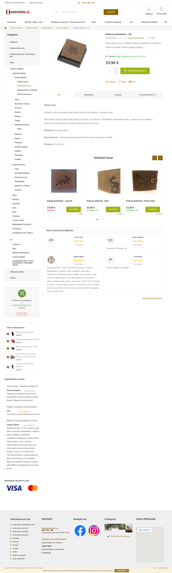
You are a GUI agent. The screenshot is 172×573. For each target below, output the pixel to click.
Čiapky (17, 120)
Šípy (14, 248)
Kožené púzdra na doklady (27, 90)
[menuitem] (13, 22)
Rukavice (18, 134)
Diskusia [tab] (118, 95)
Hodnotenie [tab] (88, 95)
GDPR (15, 552)
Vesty (17, 169)
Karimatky (16, 203)
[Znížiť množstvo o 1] (115, 72)
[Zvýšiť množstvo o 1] (115, 69)
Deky (14, 208)
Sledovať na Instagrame (120, 536)
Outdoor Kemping (16, 69)
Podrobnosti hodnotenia (136, 38)
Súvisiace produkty (146, 95)
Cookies (15, 548)
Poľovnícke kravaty (24, 94)
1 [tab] (97, 219)
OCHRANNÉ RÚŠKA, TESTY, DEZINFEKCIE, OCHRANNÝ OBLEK (23, 263)
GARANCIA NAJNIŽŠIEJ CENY (14, 3)
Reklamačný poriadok (20, 531)
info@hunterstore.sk (50, 528)
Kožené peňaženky (24, 86)
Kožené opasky (22, 82)
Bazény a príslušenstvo (21, 253)
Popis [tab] (59, 95)
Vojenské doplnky (19, 73)
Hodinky (18, 159)
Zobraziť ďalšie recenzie (152, 298)
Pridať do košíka (137, 71)
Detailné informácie (136, 47)
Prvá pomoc (16, 229)
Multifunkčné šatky (22, 125)
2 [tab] (99, 219)
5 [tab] (105, 219)
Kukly (17, 99)
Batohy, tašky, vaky (17, 48)
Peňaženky (19, 155)
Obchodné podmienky (21, 535)
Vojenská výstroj (18, 165)
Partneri (15, 545)
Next (160, 158)
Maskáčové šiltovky (22, 104)
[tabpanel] (64, 189)
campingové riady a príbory (22, 233)
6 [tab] (107, 219)
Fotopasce (16, 244)
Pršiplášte (18, 143)
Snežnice (18, 190)
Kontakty (16, 538)
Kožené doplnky (21, 77)
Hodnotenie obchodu (36, 3)
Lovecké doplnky (18, 257)
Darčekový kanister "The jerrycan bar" (22, 55)
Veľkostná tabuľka (17, 272)
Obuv (12, 63)
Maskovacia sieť (21, 177)
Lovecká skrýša (18, 220)
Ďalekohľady (19, 181)
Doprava (16, 542)
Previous (154, 158)
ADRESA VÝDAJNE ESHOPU (54, 539)
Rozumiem (121, 570)
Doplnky (18, 151)
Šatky (19, 129)
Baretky (18, 112)
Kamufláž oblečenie (22, 173)
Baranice (18, 108)
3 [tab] (101, 219)
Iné (11, 240)
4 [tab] (103, 219)
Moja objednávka (19, 559)
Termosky (16, 216)
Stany (14, 195)
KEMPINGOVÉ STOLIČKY (21, 224)
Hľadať (111, 12)
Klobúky (18, 116)
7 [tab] (109, 219)
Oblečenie (13, 42)
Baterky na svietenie (22, 186)
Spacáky (15, 199)
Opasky (17, 138)
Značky (12, 278)
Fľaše (14, 212)
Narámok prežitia (21, 147)
